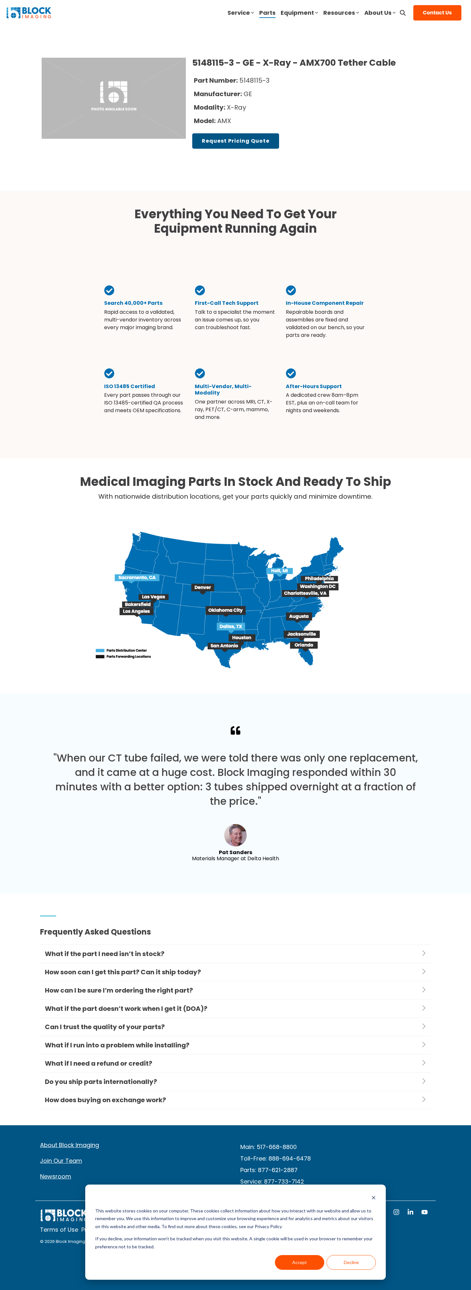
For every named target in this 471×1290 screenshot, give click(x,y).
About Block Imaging (69, 1145)
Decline (351, 1262)
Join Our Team (61, 1161)
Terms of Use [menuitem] (59, 1230)
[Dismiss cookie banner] (373, 1198)
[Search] (403, 13)
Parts (267, 13)
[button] (397, 1212)
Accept (299, 1262)
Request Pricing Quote (235, 141)
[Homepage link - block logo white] (64, 1218)
